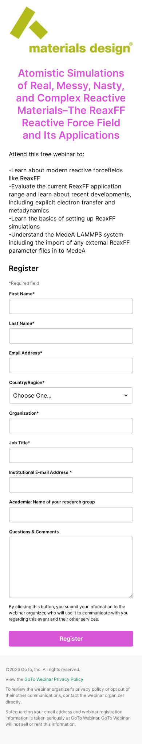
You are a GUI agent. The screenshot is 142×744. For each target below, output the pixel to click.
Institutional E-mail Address (39, 472)
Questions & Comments (34, 531)
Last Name (20, 323)
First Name (20, 293)
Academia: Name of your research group (52, 502)
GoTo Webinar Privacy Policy (53, 679)
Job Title (18, 442)
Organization (22, 413)
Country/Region (25, 382)
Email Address (24, 353)
